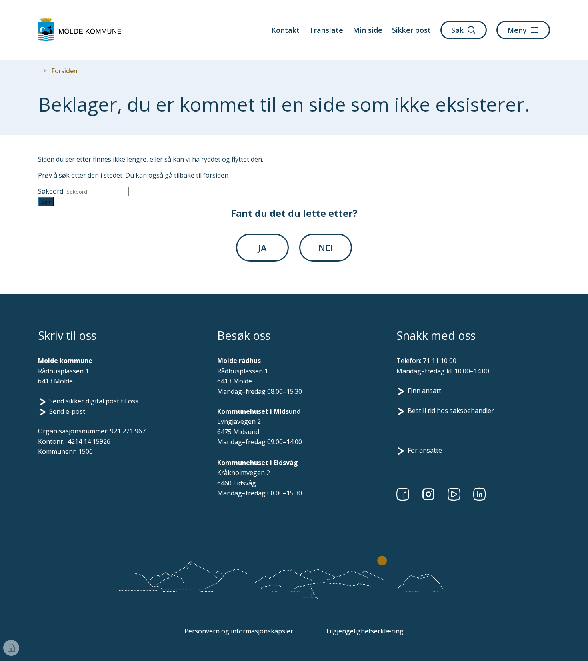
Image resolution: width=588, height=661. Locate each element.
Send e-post (67, 411)
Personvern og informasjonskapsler (238, 631)
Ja (262, 248)
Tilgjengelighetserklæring (364, 631)
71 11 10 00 (439, 360)
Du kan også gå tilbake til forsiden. (177, 175)
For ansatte (425, 450)
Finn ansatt (424, 390)
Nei (325, 248)
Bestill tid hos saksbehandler (451, 410)
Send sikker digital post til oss (93, 401)
